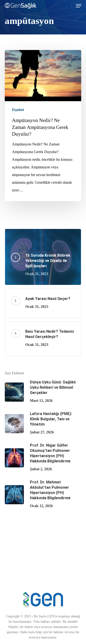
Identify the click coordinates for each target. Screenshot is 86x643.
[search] (69, 6)
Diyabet (18, 110)
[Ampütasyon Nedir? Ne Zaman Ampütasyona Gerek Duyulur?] (43, 125)
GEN (50, 616)
